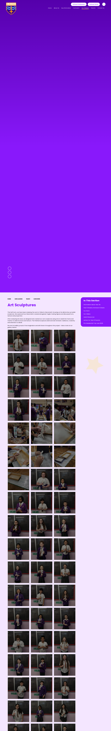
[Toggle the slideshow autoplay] (9, 276)
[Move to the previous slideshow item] (9, 268)
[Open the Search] (103, 4)
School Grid (94, 4)
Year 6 (28, 299)
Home (9, 299)
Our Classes (19, 299)
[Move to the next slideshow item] (9, 272)
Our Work (37, 299)
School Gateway (79, 4)
